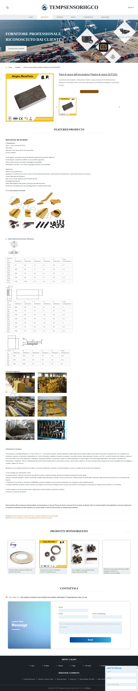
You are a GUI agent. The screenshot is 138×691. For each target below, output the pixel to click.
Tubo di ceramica (95, 505)
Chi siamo (105, 17)
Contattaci (88, 17)
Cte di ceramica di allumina (81, 505)
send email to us (90, 91)
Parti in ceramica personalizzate (68, 507)
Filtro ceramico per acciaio (31, 507)
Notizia (60, 17)
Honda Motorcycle (29, 679)
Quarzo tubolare (26, 505)
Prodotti (45, 17)
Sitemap (87, 688)
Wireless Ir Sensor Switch (45, 679)
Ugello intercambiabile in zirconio (112, 505)
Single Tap (73, 679)
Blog (73, 17)
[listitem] (69, 106)
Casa (31, 17)
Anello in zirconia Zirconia (48, 507)
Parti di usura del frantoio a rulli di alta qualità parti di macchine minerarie (30, 518)
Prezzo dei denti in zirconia (63, 505)
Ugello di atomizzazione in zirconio (43, 505)
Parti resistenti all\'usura (13, 505)
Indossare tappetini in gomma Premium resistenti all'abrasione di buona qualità (34, 516)
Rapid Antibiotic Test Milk (87, 679)
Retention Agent (61, 679)
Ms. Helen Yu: (14, 597)
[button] (7, 7)
